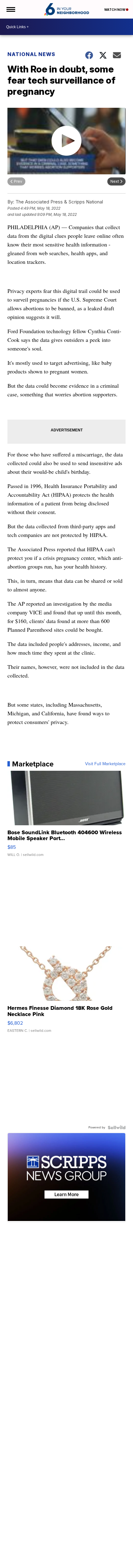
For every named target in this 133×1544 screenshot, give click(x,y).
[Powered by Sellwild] (117, 1127)
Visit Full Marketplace (105, 764)
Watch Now (115, 9)
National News (31, 54)
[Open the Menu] (10, 9)
